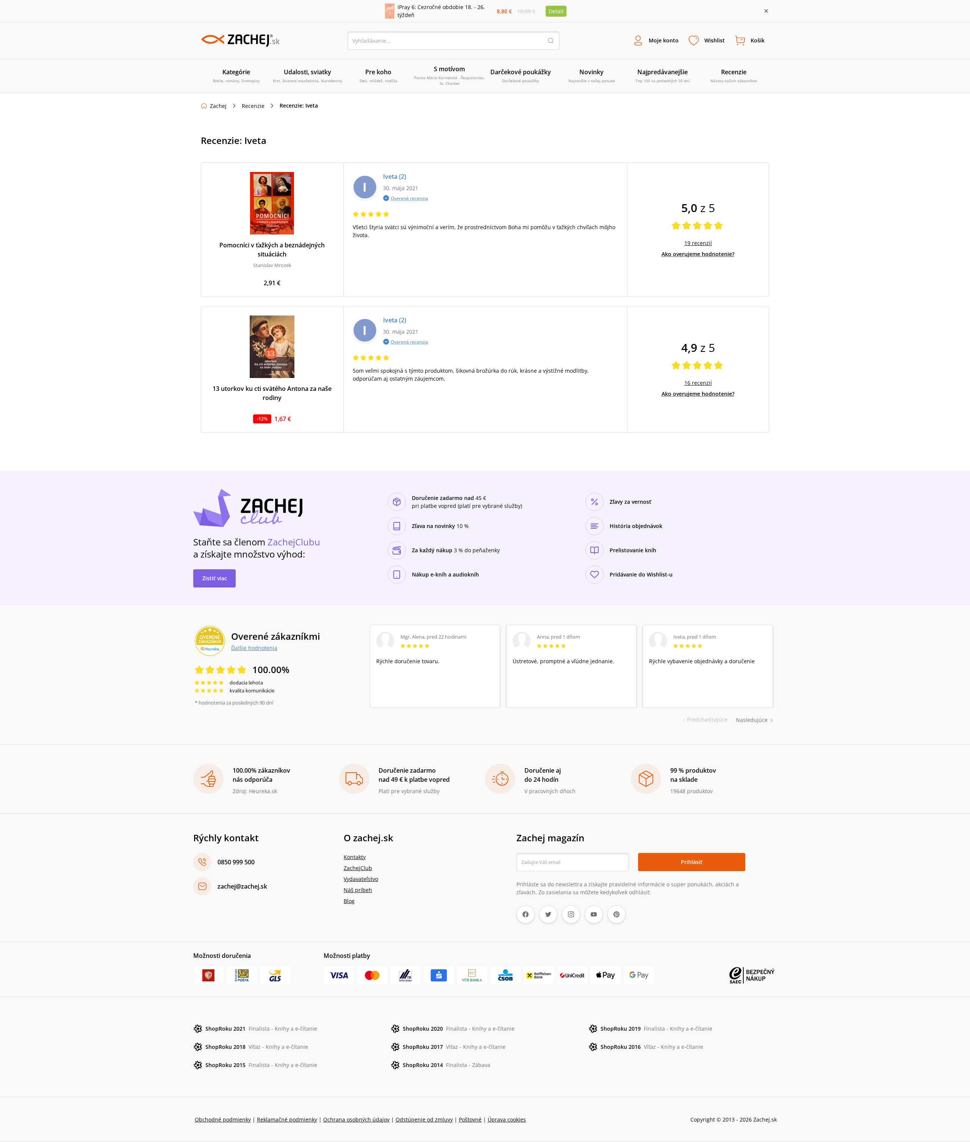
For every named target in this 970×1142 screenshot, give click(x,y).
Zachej (218, 105)
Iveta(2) (394, 176)
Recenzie (253, 105)
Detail (556, 11)
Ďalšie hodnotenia (254, 647)
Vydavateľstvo (361, 879)
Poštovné (470, 1119)
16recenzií (698, 382)
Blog (349, 901)
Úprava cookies (507, 1119)
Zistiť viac (214, 578)
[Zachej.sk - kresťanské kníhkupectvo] (240, 40)
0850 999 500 (236, 862)
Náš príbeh (358, 890)
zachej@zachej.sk (242, 886)
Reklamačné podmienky (287, 1119)
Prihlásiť (691, 861)
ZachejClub (358, 868)
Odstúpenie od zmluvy (424, 1119)
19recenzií (698, 243)
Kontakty (355, 857)
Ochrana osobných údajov (356, 1119)
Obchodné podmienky (223, 1119)
